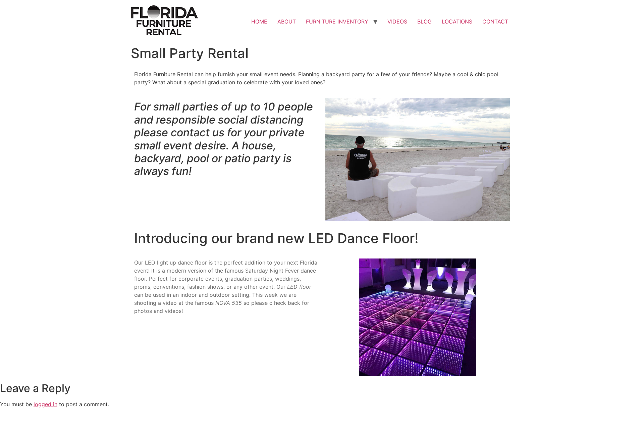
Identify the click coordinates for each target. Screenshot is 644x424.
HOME (259, 21)
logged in (45, 404)
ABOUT (286, 21)
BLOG (424, 21)
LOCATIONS (457, 21)
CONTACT (495, 21)
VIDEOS (397, 21)
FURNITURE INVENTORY (337, 21)
